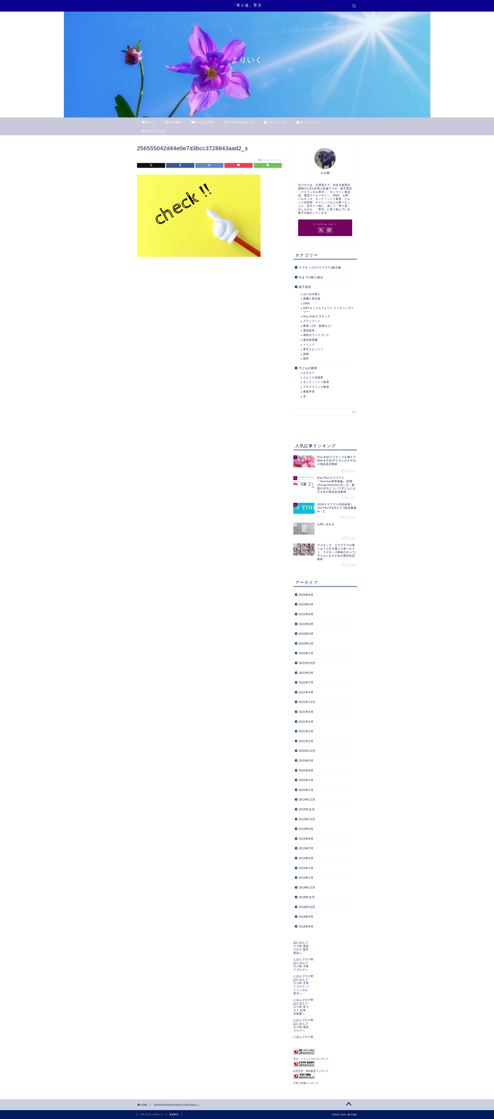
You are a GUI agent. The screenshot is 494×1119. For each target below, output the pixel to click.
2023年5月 (306, 624)
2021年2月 (306, 741)
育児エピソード (313, 349)
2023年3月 (306, 643)
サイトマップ (310, 122)
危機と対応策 (312, 298)
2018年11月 (307, 897)
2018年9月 (306, 916)
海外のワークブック (316, 335)
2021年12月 (307, 702)
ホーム (151, 122)
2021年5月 (306, 711)
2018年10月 (307, 907)
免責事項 (173, 1114)
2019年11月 (307, 809)
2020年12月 (307, 750)
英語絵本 (309, 330)
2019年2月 (306, 868)
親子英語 (175, 122)
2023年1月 (306, 653)
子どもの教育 (205, 122)
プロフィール (277, 122)
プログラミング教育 (316, 387)
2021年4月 (306, 721)
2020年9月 (306, 760)
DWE (306, 303)
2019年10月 (307, 819)
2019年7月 (306, 848)
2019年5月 (306, 858)
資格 (306, 354)
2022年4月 (306, 692)
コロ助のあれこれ (241, 122)
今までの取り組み (311, 277)
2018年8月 (306, 926)
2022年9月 (306, 672)
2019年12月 (307, 799)
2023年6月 (306, 614)
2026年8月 (306, 594)
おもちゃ (309, 372)
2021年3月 (306, 731)
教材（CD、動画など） (318, 325)
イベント (309, 344)
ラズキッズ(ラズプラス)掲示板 (320, 267)
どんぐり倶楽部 (313, 377)
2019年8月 (306, 838)
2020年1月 (306, 790)
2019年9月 (306, 828)
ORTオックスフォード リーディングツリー (328, 310)
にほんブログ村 (303, 959)
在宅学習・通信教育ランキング (310, 1071)
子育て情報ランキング (305, 1083)
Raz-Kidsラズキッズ (316, 316)
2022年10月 (307, 663)
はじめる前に (312, 294)
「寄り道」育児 (247, 5)
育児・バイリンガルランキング (310, 1058)
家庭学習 (309, 391)
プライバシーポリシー (151, 1114)
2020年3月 (306, 780)
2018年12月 (307, 887)
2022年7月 (306, 682)
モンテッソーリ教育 (316, 382)
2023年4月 (306, 633)
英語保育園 (310, 339)
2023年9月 (306, 604)
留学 (306, 358)
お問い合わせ (155, 131)
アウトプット (312, 321)
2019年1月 (306, 877)
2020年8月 (306, 770)
